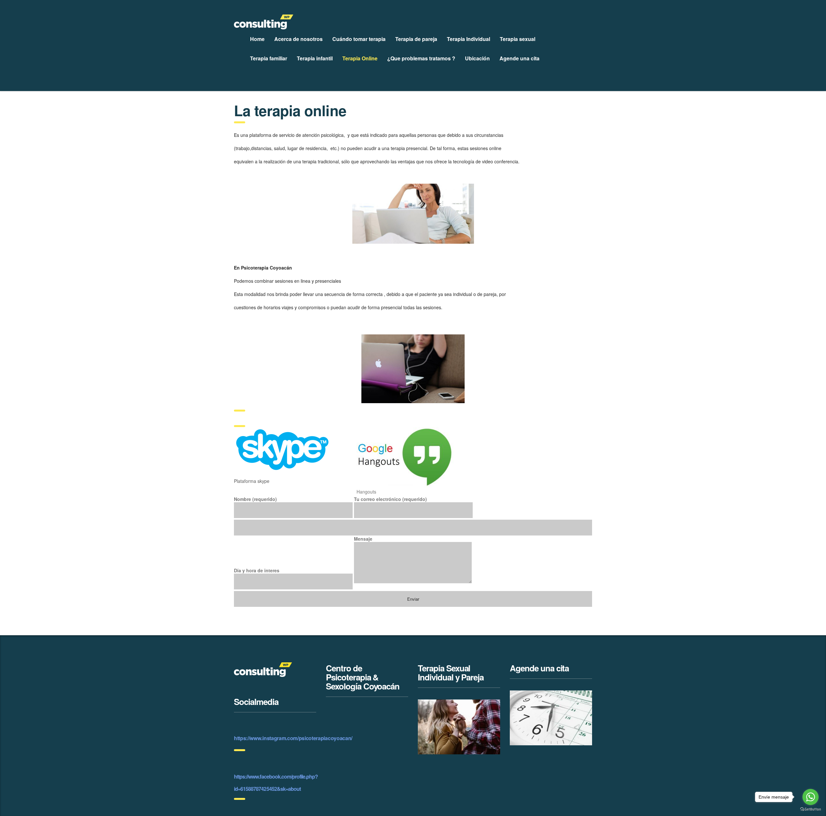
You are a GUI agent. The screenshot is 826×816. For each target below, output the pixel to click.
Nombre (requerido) (255, 499)
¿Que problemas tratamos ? (421, 58)
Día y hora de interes (256, 570)
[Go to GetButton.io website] (810, 809)
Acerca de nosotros (298, 39)
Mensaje (363, 539)
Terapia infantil (315, 58)
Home (257, 39)
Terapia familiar (268, 58)
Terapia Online (360, 58)
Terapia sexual (517, 39)
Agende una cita (519, 58)
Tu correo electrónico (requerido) (390, 499)
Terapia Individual (468, 39)
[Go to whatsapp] (810, 797)
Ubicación (477, 58)
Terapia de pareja (416, 39)
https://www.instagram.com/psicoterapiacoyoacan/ (293, 738)
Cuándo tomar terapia (359, 39)
